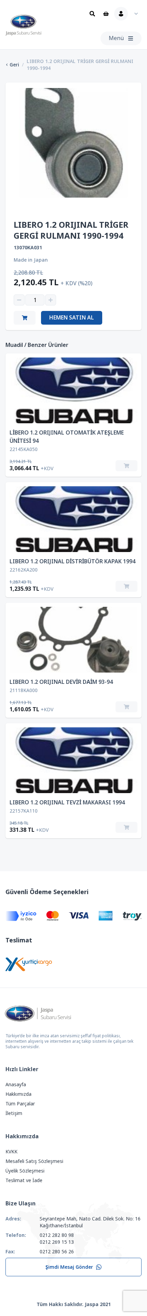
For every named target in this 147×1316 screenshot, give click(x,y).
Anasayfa (15, 1084)
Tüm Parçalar (20, 1103)
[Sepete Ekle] (126, 465)
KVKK (11, 1151)
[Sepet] (106, 13)
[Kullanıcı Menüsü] (128, 14)
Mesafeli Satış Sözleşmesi (34, 1161)
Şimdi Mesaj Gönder (69, 1267)
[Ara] (92, 13)
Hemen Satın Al (71, 318)
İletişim (13, 1113)
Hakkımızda (18, 1094)
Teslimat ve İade (23, 1180)
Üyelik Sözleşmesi (24, 1170)
